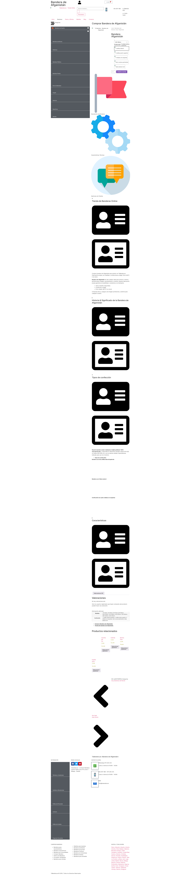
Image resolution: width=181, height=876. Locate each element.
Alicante (122, 847)
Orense (118, 862)
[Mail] (95, 783)
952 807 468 (117, 8)
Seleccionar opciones (105, 650)
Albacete (117, 847)
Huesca (124, 857)
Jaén (128, 857)
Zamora (118, 869)
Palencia (123, 862)
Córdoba (123, 854)
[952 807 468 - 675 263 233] (95, 774)
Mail (100, 780)
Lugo (127, 859)
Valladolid (123, 867)
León (123, 859)
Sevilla (113, 866)
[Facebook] (73, 764)
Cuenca (113, 854)
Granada (118, 855)
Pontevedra (114, 864)
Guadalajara (124, 855)
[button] (70, 28)
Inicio (53, 19)
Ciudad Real (126, 852)
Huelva (119, 857)
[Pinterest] (80, 764)
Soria (116, 866)
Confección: (117, 44)
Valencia (118, 867)
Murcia (121, 860)
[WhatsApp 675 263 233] (95, 765)
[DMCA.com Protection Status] (80, 785)
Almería (127, 847)
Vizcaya (113, 869)
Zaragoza (123, 869)
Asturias (113, 849)
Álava (112, 847)
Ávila (117, 849)
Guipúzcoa (114, 857)
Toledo (113, 867)
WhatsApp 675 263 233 (105, 763)
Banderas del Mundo (119, 680)
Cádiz (123, 850)
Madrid (117, 860)
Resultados (81, 14)
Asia (117, 29)
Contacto (91, 19)
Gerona (113, 855)
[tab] (110, 94)
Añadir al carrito (121, 71)
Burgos (119, 850)
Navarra (113, 862)
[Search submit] (78, 11)
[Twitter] (76, 764)
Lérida (113, 860)
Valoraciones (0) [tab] (98, 593)
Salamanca (121, 864)
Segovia (127, 864)
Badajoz (121, 849)
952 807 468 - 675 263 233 (106, 771)
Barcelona (114, 850)
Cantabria (114, 852)
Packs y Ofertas (69, 19)
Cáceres (118, 854)
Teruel (126, 866)
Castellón (119, 852)
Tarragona (121, 866)
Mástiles (78, 19)
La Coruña (114, 859)
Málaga (126, 860)
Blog (85, 19)
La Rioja (120, 859)
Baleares (126, 849)
